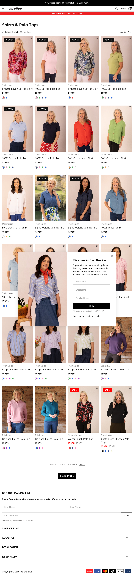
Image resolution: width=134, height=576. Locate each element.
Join (91, 306)
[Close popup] (112, 256)
